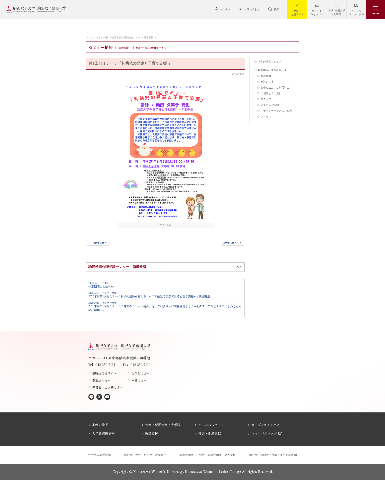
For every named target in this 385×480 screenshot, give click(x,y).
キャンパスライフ (211, 424)
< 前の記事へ (98, 242)
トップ (89, 37)
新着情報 (148, 37)
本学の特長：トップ (269, 61)
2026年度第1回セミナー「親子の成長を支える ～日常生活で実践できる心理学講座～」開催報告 (149, 295)
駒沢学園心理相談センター (125, 37)
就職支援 (151, 433)
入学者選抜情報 (103, 433)
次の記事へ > (232, 242)
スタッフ (266, 99)
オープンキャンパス (265, 424)
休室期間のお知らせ (101, 285)
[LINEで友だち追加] (91, 397)
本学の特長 (102, 37)
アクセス (266, 116)
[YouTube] (107, 397)
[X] (99, 397)
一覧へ (238, 266)
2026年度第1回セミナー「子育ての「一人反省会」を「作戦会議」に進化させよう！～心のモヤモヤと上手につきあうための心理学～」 (164, 307)
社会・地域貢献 (209, 433)
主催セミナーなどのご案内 (276, 110)
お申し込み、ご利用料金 (275, 87)
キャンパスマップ (264, 433)
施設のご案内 (268, 81)
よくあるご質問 (270, 104)
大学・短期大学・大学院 (162, 424)
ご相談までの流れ (271, 93)
